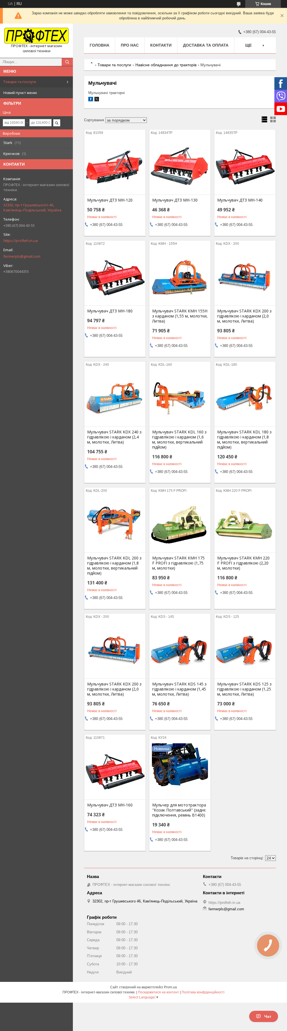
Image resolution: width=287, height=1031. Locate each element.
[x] (96, 100)
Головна (99, 45)
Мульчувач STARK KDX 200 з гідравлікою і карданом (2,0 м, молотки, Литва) (244, 316)
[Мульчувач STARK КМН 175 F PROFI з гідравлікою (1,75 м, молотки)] (179, 524)
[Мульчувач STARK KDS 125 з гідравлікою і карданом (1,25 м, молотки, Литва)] (245, 650)
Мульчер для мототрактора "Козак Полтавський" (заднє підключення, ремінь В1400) (179, 810)
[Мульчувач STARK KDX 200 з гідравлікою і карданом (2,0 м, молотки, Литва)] (245, 277)
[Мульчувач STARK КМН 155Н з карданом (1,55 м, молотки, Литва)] (179, 277)
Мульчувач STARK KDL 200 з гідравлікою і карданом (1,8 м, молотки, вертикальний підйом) (114, 565)
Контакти (161, 45)
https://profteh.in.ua (20, 240)
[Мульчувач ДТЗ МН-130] (179, 166)
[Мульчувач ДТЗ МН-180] (114, 277)
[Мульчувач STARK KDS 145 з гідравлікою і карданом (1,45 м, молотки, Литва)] (179, 650)
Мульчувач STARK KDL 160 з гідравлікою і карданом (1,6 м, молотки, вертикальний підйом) (179, 439)
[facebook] (90, 100)
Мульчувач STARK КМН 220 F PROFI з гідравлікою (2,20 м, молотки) (243, 563)
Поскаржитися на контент (158, 992)
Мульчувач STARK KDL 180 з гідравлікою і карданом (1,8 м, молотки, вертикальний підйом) (244, 439)
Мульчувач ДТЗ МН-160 (110, 805)
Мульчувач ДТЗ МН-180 (110, 311)
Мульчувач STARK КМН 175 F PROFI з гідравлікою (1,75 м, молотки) (178, 563)
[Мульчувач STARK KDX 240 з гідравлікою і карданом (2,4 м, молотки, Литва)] (114, 398)
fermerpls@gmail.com (21, 256)
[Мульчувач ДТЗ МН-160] (114, 771)
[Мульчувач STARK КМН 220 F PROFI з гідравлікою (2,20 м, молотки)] (245, 524)
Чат (267, 1016)
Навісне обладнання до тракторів (165, 65)
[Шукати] (67, 62)
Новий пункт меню (20, 92)
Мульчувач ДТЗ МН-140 (240, 200)
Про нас (130, 45)
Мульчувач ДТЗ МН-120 (110, 200)
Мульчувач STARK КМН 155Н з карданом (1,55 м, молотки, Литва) (180, 316)
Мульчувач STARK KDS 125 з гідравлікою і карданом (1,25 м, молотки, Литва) (244, 689)
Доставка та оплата (205, 45)
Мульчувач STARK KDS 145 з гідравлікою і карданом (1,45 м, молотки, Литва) (179, 689)
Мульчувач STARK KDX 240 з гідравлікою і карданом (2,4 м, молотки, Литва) (114, 437)
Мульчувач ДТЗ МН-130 (175, 200)
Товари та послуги (19, 81)
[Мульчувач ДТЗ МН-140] (245, 166)
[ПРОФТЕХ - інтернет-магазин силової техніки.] (36, 36)
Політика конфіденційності (203, 992)
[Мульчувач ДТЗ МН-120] (114, 166)
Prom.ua (170, 987)
